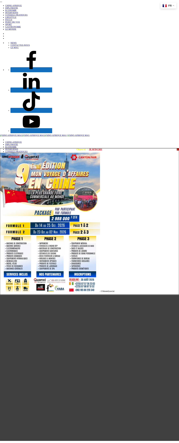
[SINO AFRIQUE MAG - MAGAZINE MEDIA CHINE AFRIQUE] (33, 135)
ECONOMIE (11, 10)
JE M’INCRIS (95, 149)
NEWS (13, 43)
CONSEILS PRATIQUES (16, 15)
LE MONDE (10, 29)
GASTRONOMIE (13, 27)
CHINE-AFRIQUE (13, 5)
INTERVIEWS (11, 13)
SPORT (8, 24)
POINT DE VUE (12, 22)
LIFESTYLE (10, 17)
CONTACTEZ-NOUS (20, 45)
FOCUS (8, 20)
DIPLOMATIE (11, 8)
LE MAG (14, 47)
